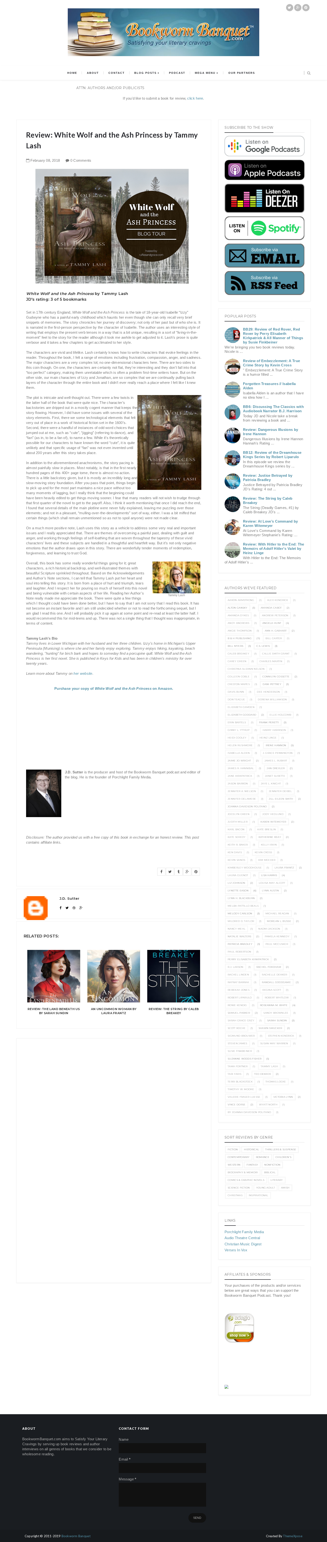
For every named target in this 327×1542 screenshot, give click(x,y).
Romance (262, 1157)
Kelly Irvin (269, 844)
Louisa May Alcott (272, 882)
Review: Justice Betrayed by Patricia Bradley (267, 477)
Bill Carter (273, 638)
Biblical (270, 1172)
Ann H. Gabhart (276, 630)
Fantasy (252, 1164)
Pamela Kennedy (277, 936)
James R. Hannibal (241, 768)
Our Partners (241, 72)
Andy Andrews (238, 623)
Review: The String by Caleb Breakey (174, 1011)
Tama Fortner (238, 1066)
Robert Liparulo (240, 997)
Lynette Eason (238, 890)
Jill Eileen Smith (281, 798)
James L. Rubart (276, 760)
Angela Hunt (271, 623)
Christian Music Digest (243, 1244)
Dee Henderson (268, 691)
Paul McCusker (276, 944)
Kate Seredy (236, 837)
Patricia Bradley (240, 944)
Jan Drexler (276, 768)
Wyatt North (268, 1104)
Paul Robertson (239, 951)
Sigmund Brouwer (241, 1035)
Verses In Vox (236, 1250)
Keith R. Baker (238, 844)
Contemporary (239, 1157)
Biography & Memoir (243, 1172)
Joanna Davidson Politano (247, 806)
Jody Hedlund (272, 814)
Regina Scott (271, 989)
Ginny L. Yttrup (239, 730)
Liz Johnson (236, 882)
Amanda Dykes (238, 615)
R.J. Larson (235, 967)
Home (72, 72)
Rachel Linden (238, 974)
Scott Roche (236, 1028)
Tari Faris (234, 1074)
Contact (116, 72)
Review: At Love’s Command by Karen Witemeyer (270, 523)
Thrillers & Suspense (280, 1149)
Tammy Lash (269, 1066)
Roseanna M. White (274, 1005)
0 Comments (80, 160)
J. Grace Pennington (278, 753)
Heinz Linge (267, 737)
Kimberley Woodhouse (245, 867)
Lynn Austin (270, 890)
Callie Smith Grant (275, 653)
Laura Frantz (284, 867)
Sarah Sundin (277, 1020)
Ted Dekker (262, 1074)
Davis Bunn (236, 691)
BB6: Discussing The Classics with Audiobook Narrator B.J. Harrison (273, 409)
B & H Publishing (240, 638)
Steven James (237, 1043)
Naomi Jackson (269, 928)
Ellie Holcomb (280, 714)
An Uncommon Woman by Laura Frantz (113, 1011)
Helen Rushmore (240, 745)
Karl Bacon (236, 829)
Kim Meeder (267, 860)
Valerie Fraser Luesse (244, 1096)
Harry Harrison (274, 730)
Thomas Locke (275, 1081)
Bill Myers (235, 646)
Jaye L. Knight (271, 783)
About (93, 72)
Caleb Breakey (238, 653)
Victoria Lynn (283, 1096)
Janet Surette (275, 775)
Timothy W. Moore (241, 1089)
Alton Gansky (238, 607)
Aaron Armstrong (241, 600)
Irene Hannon (276, 745)
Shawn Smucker (270, 1028)
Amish (285, 1187)
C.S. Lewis (263, 646)
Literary (277, 1180)
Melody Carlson (240, 913)
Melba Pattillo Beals (243, 905)
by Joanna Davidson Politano (249, 1112)
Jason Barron (238, 783)
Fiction (233, 1149)
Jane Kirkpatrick (240, 775)
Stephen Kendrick (281, 1035)
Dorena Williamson (272, 699)
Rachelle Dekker (274, 974)
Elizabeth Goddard (242, 714)
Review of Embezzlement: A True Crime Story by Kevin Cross (271, 363)
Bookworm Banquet (76, 1536)
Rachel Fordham (268, 967)
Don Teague (236, 699)
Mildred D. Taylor (241, 921)
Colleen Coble (238, 676)
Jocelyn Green (238, 814)
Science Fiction (239, 1187)
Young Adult (265, 1187)
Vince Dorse (236, 1104)
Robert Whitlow (277, 997)
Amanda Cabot (271, 607)
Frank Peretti (269, 722)
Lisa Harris (269, 875)
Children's (283, 1157)
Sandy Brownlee (275, 1012)
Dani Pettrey (272, 684)
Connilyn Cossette (275, 676)
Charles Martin (270, 661)
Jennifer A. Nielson (242, 791)
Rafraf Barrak (238, 982)
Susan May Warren (274, 1043)
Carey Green (237, 661)
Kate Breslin (266, 829)
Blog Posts (145, 72)
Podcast (177, 72)
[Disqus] (113, 1098)
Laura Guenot (238, 875)
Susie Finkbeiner (240, 1051)
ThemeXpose (292, 1536)
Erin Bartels (237, 722)
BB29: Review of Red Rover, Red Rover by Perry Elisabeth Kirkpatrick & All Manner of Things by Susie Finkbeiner (273, 335)
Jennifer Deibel (280, 791)
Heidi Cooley (237, 737)
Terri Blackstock (240, 1081)
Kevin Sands (236, 860)
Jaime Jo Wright (239, 760)
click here (195, 98)
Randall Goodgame (276, 982)
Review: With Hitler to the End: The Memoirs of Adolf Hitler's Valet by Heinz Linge (273, 548)
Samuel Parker (239, 1012)
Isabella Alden (239, 753)
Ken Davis (235, 852)
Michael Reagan (277, 913)
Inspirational (258, 1195)
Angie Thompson (240, 630)
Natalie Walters (239, 936)
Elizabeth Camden (241, 707)
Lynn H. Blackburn (241, 898)
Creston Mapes (239, 684)
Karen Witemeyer (273, 821)
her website (82, 673)
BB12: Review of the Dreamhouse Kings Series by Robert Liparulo (272, 454)
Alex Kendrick (277, 600)
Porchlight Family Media (244, 1232)
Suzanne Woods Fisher (244, 1058)
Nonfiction (272, 1164)
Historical (251, 1149)
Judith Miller (238, 821)
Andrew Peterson (275, 615)
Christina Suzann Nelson (246, 668)
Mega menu (205, 72)
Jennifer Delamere (242, 798)
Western (234, 1164)
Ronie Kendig (237, 1005)
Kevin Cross (263, 852)
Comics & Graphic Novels (246, 1180)
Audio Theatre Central (242, 1238)
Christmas (235, 1195)
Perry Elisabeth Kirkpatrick (248, 959)
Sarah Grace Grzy (241, 1020)
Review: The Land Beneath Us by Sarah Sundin (54, 1011)
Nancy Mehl (236, 928)
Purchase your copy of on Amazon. (113, 688)
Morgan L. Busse (279, 921)
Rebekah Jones (238, 989)
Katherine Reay (270, 837)
